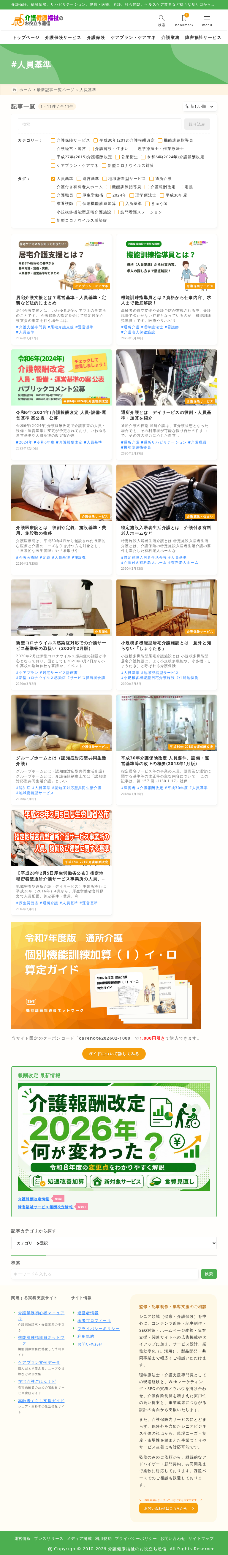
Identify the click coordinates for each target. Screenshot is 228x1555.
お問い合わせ (90, 1344)
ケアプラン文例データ (39, 1362)
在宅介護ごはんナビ (37, 1381)
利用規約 (85, 1336)
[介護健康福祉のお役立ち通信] (37, 20)
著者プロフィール (94, 1320)
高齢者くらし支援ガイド (41, 1400)
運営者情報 (88, 1312)
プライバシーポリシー (98, 1328)
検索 (15, 1262)
